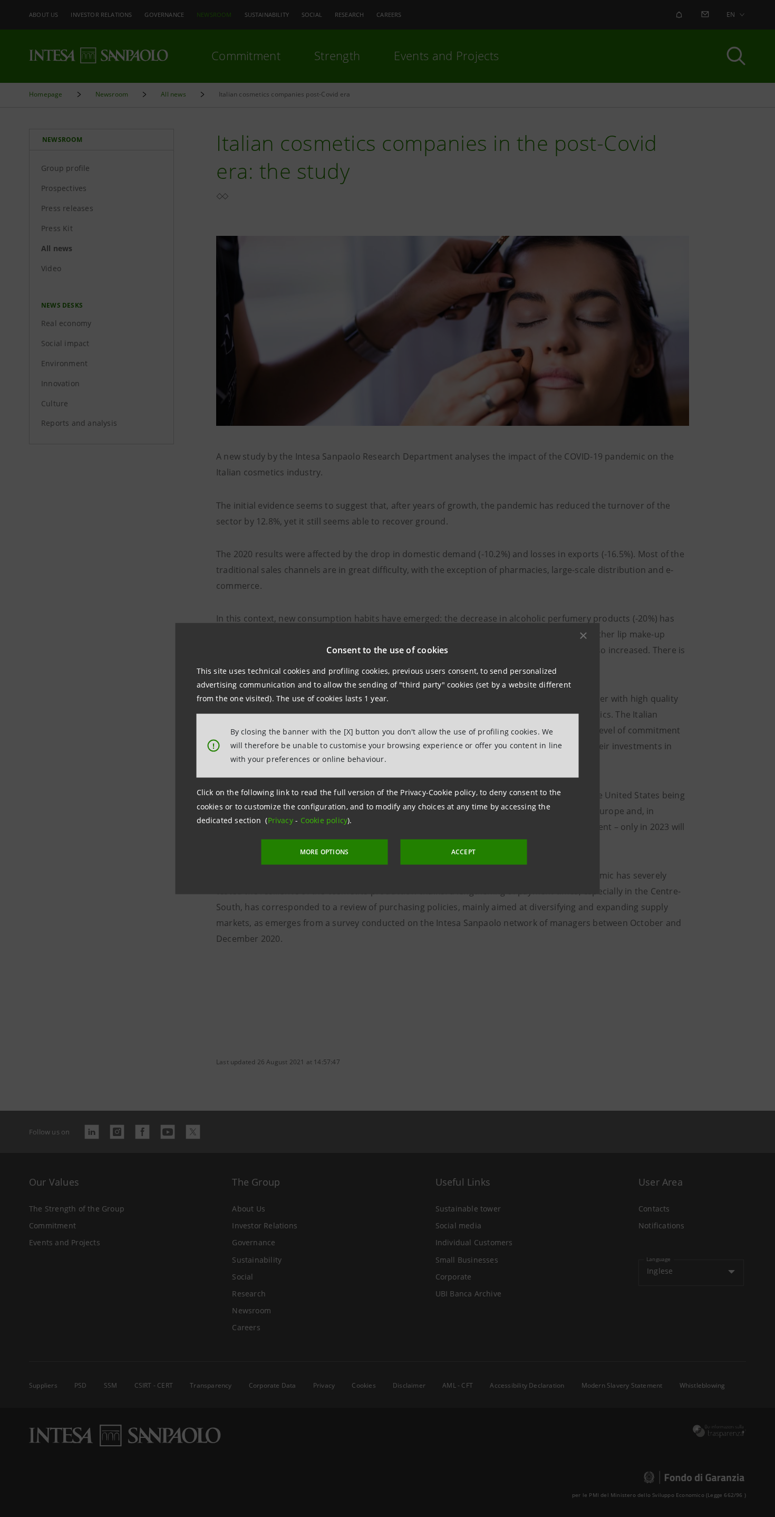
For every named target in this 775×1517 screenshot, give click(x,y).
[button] (583, 635)
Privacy (282, 820)
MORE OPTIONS (324, 851)
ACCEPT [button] (463, 851)
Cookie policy (324, 820)
